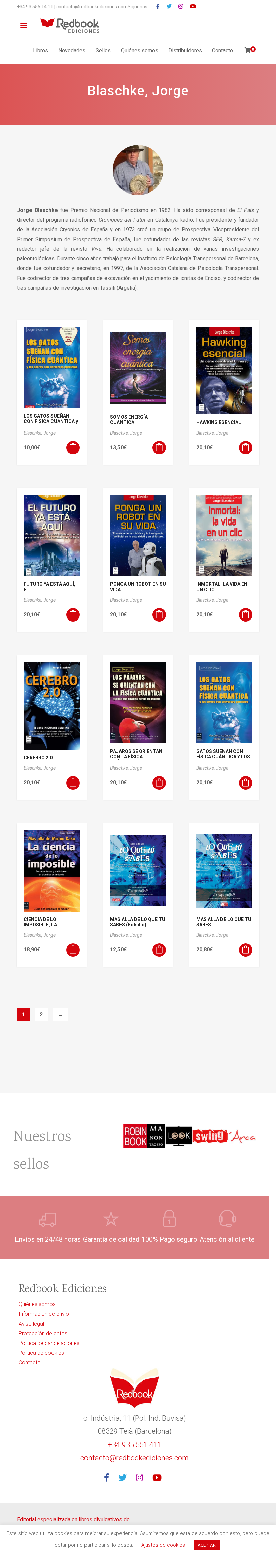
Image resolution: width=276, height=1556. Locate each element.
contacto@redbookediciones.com (92, 6)
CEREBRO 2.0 (38, 757)
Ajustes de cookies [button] (163, 1545)
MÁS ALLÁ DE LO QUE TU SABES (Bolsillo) (137, 922)
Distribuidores (185, 50)
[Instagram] (141, 1478)
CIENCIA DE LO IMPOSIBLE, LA (40, 922)
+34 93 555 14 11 (35, 6)
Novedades (71, 50)
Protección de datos (43, 1333)
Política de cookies (41, 1352)
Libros (40, 50)
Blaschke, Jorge (40, 433)
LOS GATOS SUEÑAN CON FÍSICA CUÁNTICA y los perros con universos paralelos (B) (51, 424)
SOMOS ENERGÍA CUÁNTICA (129, 419)
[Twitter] (124, 1478)
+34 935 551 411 (135, 1444)
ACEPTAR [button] (207, 1545)
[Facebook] (108, 1478)
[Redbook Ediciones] (69, 25)
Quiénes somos (139, 50)
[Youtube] (159, 1478)
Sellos (103, 50)
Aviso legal (31, 1324)
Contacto (222, 50)
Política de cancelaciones (49, 1343)
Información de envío (44, 1314)
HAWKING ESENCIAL (218, 422)
